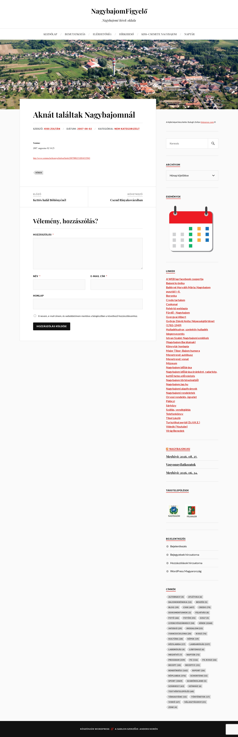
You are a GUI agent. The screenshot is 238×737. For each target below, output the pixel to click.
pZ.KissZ (209, 660)
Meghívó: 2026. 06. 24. (182, 472)
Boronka (171, 295)
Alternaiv (176, 597)
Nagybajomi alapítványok (181, 388)
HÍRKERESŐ (126, 34)
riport (198, 670)
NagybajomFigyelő (119, 10)
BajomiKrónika (180, 602)
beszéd (201, 602)
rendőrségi (178, 670)
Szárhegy (176, 686)
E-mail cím (99, 276)
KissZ (201, 633)
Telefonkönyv (174, 413)
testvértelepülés (181, 691)
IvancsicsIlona (179, 633)
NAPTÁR (189, 34)
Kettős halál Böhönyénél (49, 200)
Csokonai (172, 304)
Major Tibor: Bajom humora (183, 350)
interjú (175, 628)
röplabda (177, 676)
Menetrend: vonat (177, 359)
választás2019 (195, 702)
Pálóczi (170, 401)
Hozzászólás (43, 234)
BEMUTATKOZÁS (75, 34)
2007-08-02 (84, 128)
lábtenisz (196, 649)
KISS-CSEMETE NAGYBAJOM (159, 34)
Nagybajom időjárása (179, 367)
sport (175, 681)
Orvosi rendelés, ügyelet (181, 397)
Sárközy (171, 405)
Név (36, 276)
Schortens (199, 676)
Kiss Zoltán (52, 128)
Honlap (38, 295)
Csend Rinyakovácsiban (126, 200)
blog (173, 607)
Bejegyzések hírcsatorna (184, 554)
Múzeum (171, 363)
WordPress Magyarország (185, 571)
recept (174, 665)
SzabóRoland (196, 681)
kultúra (175, 639)
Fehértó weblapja (177, 308)
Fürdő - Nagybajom (178, 312)
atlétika (195, 597)
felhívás (202, 612)
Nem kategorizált (127, 128)
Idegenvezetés (175, 333)
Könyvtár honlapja (177, 346)
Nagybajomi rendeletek (180, 392)
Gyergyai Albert (176, 316)
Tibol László (173, 418)
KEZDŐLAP (50, 34)
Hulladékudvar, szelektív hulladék (187, 329)
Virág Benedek (175, 430)
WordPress (102, 729)
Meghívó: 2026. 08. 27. (181, 456)
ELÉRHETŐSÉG (102, 34)
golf (204, 618)
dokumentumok (179, 612)
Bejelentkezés (178, 546)
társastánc (177, 697)
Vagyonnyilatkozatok (181, 464)
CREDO (204, 607)
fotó (173, 618)
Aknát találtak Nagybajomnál (84, 114)
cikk (188, 607)
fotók (189, 618)
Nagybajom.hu (179, 449)
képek (193, 639)
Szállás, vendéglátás (178, 409)
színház (195, 686)
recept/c (192, 665)
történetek (200, 697)
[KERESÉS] (213, 143)
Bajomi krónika (175, 283)
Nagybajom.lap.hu (177, 384)
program (176, 660)
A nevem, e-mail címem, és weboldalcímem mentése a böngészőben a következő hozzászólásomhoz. (88, 316)
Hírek (39, 172)
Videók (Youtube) (177, 426)
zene (172, 707)
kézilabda (176, 644)
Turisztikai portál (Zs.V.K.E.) (183, 422)
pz (194, 660)
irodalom (194, 628)
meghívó (175, 654)
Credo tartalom (175, 300)
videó (174, 702)
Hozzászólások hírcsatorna (186, 563)
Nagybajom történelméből (182, 380)
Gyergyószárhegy (181, 623)
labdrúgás (176, 649)
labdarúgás (200, 644)
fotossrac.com (207, 122)
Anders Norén (149, 729)
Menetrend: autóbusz (179, 354)
